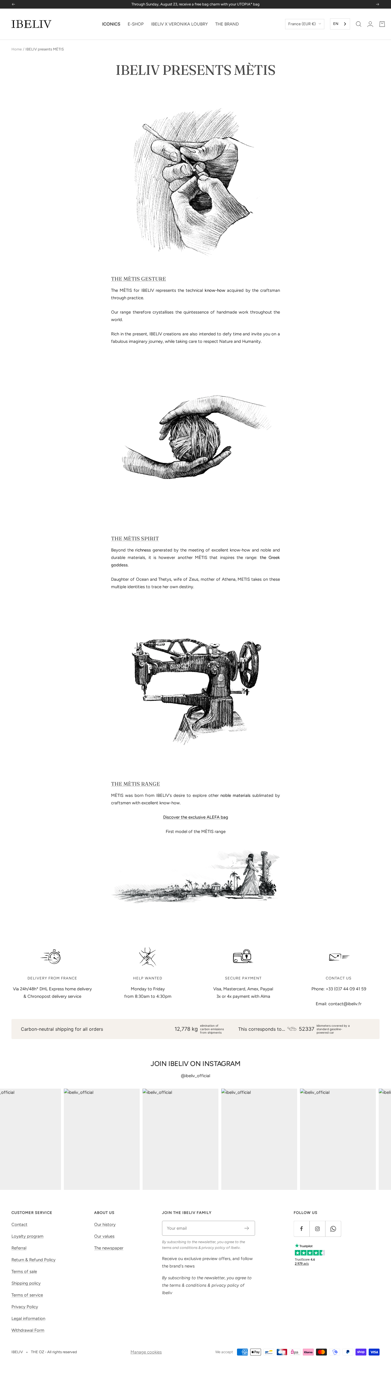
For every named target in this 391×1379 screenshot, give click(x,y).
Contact (19, 1224)
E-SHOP (136, 24)
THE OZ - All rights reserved (54, 1352)
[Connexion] (370, 24)
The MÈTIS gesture (138, 278)
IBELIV (17, 1352)
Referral (18, 1248)
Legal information (28, 1318)
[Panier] (382, 24)
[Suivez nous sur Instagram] (317, 1229)
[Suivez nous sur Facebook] (301, 1229)
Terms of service (27, 1295)
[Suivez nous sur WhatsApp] (333, 1229)
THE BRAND (227, 24)
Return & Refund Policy (33, 1259)
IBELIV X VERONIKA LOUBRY (179, 24)
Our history (105, 1224)
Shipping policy (26, 1283)
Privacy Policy (24, 1306)
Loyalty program (27, 1236)
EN (335, 23)
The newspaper (108, 1248)
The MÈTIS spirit (135, 538)
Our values (104, 1236)
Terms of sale (24, 1271)
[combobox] (340, 24)
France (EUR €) (302, 23)
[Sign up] (246, 1228)
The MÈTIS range (135, 784)
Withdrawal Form (27, 1330)
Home (16, 49)
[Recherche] (359, 24)
